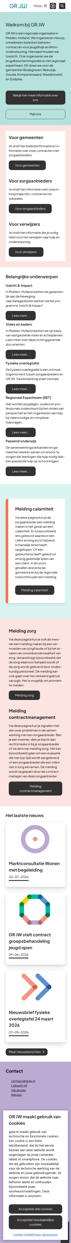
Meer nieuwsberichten (25, 1052)
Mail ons (35, 114)
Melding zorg (24, 695)
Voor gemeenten (27, 165)
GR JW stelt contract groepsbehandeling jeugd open (30, 941)
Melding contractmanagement (35, 788)
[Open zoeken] (62, 6)
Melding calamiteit (34, 590)
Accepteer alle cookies (35, 1209)
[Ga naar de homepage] (18, 6)
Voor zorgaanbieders (30, 208)
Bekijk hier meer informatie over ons (35, 97)
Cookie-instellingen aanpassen (35, 1234)
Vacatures (18, 1090)
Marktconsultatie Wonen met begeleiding (34, 867)
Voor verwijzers (26, 252)
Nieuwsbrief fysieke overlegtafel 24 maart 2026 (31, 1019)
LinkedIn (17, 1085)
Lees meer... (20, 315)
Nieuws (16, 1095)
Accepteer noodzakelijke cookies (35, 1222)
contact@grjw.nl (23, 1081)
